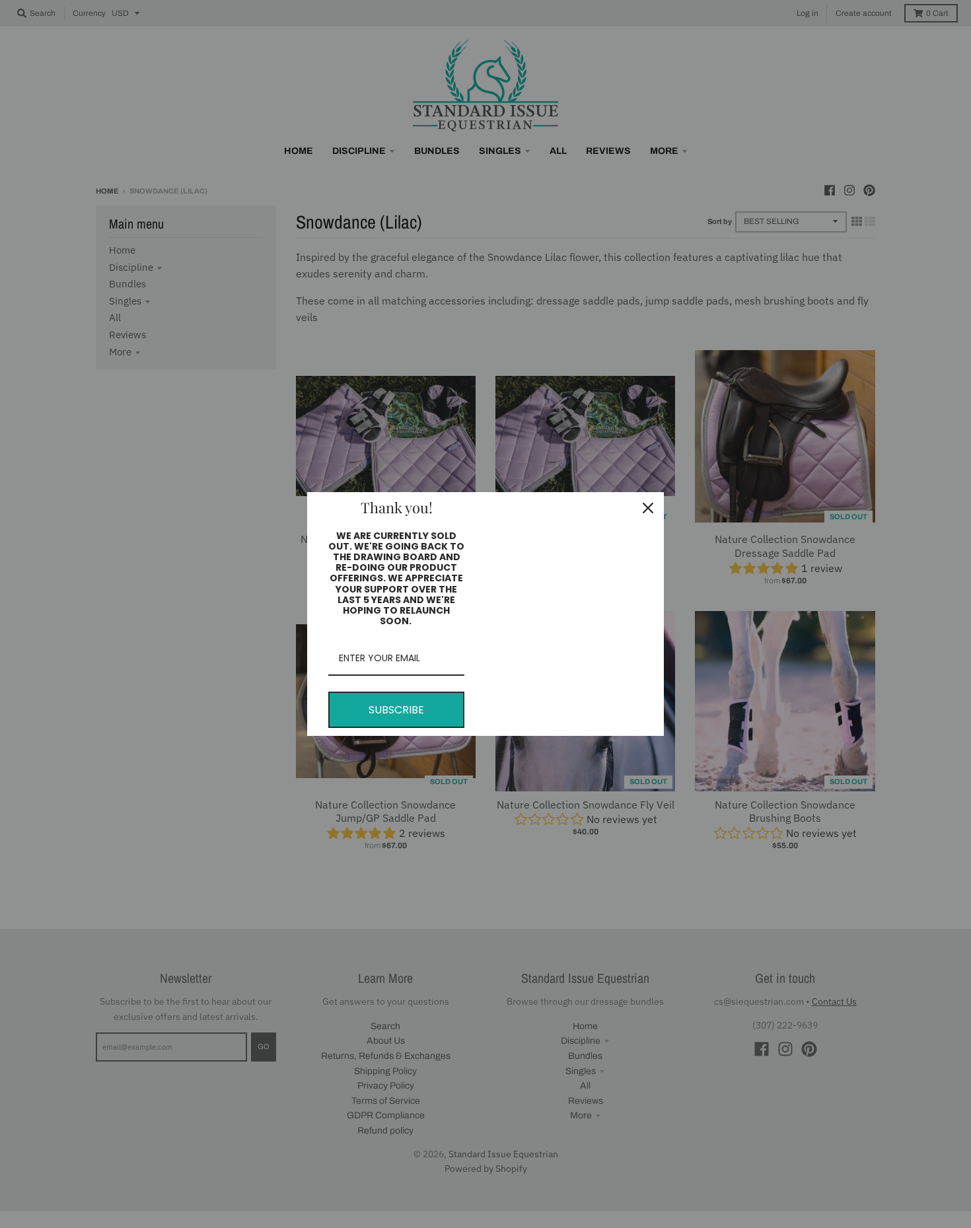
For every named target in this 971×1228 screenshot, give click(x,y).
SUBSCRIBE (396, 709)
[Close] (648, 508)
